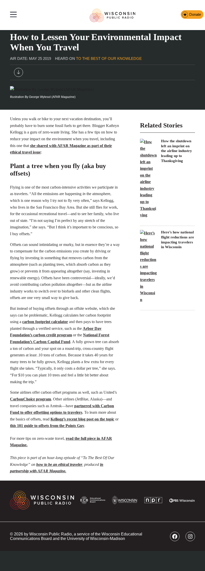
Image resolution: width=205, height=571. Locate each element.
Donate (195, 15)
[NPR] (153, 501)
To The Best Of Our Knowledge (109, 59)
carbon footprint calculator (45, 322)
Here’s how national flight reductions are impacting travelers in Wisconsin (177, 239)
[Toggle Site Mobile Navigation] (13, 15)
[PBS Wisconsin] (182, 501)
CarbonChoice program (30, 399)
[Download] (18, 73)
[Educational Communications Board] (93, 501)
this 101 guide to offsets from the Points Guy (47, 425)
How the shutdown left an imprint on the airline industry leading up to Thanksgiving (176, 151)
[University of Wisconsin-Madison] (125, 501)
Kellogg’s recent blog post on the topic (82, 419)
